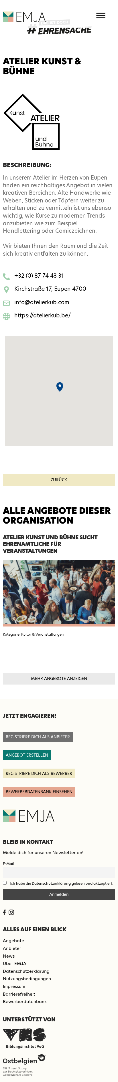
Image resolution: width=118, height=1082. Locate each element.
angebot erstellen (27, 755)
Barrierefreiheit (19, 994)
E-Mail (8, 863)
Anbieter (12, 948)
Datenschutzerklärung (26, 971)
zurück (59, 480)
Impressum (14, 986)
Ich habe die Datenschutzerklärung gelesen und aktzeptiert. (61, 883)
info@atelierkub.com (41, 302)
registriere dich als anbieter (38, 737)
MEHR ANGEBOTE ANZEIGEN (59, 678)
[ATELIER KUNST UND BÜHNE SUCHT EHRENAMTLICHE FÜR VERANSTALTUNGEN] (59, 593)
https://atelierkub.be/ (42, 315)
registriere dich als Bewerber (39, 773)
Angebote (13, 941)
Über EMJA (14, 963)
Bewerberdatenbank (25, 1002)
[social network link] (4, 912)
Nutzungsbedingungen (27, 979)
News (9, 956)
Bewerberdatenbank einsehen (39, 792)
